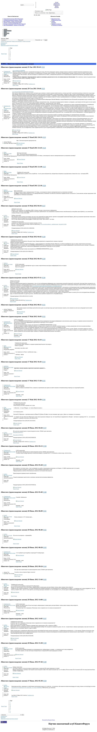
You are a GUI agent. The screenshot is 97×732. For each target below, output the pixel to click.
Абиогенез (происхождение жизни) (9, 45)
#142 (44, 530)
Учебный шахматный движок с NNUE (12, 20)
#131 (43, 305)
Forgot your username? (17, 41)
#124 (44, 148)
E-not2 (5, 515)
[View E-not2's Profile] (8, 516)
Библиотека (57, 3)
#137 (44, 428)
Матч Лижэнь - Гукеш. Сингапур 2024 (12, 21)
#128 (43, 237)
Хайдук (6, 190)
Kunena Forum (51, 720)
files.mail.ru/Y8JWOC (18, 435)
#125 (44, 167)
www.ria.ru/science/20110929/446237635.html (22, 91)
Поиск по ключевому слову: (42, 12)
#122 (43, 88)
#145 (44, 579)
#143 (44, 547)
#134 (43, 362)
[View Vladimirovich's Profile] (8, 74)
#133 (43, 340)
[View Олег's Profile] (7, 347)
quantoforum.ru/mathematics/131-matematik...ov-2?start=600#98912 (27, 687)
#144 (44, 566)
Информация (56, 4)
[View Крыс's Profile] (7, 153)
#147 (44, 618)
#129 (43, 259)
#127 (43, 206)
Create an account (26, 41)
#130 (43, 278)
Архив (56, 2)
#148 (44, 643)
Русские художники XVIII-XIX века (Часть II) (14, 23)
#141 (44, 511)
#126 (44, 186)
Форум (56, 6)
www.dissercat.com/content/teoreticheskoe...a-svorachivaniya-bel (47, 286)
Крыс (5, 152)
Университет (4, 42)
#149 (44, 662)
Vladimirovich (7, 71)
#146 (44, 600)
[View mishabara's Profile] (8, 367)
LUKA (5, 215)
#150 (44, 681)
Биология (3, 44)
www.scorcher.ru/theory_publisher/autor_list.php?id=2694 (53, 224)
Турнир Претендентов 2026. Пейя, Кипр (13, 18)
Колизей (57, 7)
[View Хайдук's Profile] (8, 191)
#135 (43, 381)
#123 (44, 137)
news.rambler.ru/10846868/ (19, 70)
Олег (5, 345)
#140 (44, 492)
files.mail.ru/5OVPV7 (18, 432)
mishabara (6, 366)
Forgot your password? (6, 41)
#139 (44, 465)
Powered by (45, 720)
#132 (43, 316)
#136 (43, 400)
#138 (44, 446)
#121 (43, 67)
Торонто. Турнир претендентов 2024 (12, 22)
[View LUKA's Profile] (7, 218)
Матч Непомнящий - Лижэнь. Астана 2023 (13, 25)
